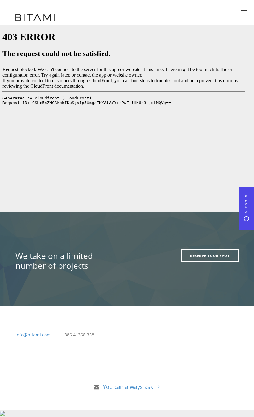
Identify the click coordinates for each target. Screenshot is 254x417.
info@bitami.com (33, 335)
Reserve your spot (210, 255)
